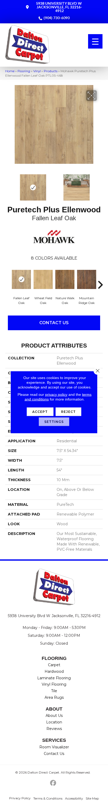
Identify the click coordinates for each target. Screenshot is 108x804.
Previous (7, 184)
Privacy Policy (20, 798)
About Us (54, 715)
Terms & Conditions (47, 798)
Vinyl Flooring (54, 684)
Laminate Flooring (54, 678)
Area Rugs (54, 697)
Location (54, 722)
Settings (54, 421)
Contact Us (54, 322)
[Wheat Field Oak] (43, 279)
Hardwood (54, 671)
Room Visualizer (54, 747)
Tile (54, 691)
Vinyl (37, 71)
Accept (40, 411)
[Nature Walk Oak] (65, 279)
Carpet (54, 665)
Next (100, 184)
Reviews (54, 728)
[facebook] (53, 783)
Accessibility (74, 798)
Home (9, 71)
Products (50, 71)
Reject (68, 411)
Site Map (92, 798)
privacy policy (56, 394)
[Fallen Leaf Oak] (21, 279)
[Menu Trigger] (95, 41)
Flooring (24, 71)
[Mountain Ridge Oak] (87, 279)
